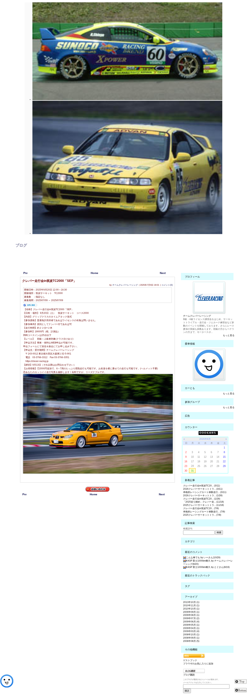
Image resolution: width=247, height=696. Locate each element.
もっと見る (228, 335)
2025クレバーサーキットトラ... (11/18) (203, 505)
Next (163, 273)
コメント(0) (167, 285)
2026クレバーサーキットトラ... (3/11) (202, 489)
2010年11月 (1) (191, 605)
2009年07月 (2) (191, 618)
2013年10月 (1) (191, 602)
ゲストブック (190, 660)
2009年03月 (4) (191, 631)
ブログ (21, 245)
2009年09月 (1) (191, 612)
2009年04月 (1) (191, 628)
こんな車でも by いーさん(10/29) (203, 557)
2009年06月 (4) (191, 621)
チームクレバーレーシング (125, 285)
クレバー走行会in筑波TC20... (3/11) (201, 485)
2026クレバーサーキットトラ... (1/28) (202, 495)
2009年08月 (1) (191, 615)
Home (94, 273)
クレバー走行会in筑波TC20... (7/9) (201, 508)
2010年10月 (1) (191, 608)
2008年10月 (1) (191, 634)
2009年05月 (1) (191, 625)
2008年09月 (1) (191, 637)
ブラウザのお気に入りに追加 (198, 663)
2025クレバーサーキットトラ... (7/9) (202, 515)
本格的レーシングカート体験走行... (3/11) (204, 492)
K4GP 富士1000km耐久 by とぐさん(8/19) (208, 567)
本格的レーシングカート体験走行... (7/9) (204, 511)
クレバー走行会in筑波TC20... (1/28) (201, 498)
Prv (25, 273)
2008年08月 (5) (191, 641)
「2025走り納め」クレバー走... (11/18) (203, 501)
